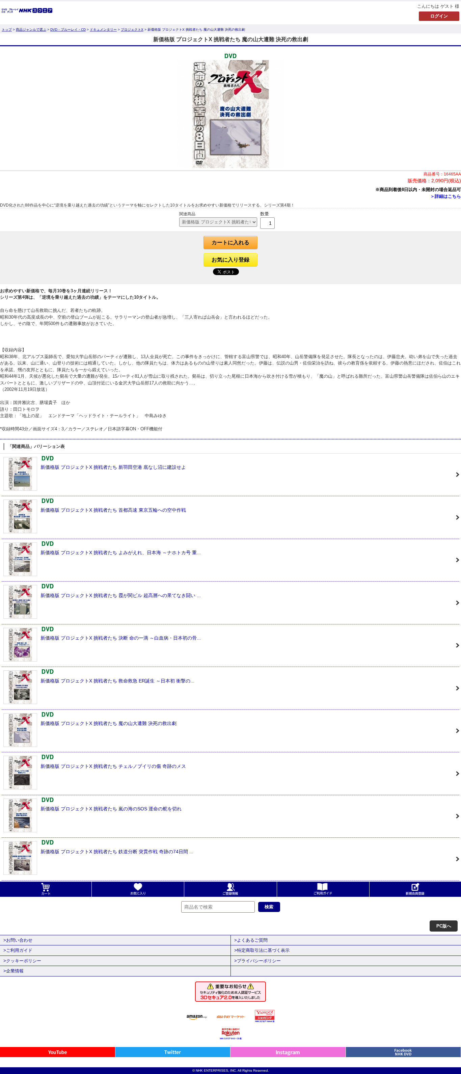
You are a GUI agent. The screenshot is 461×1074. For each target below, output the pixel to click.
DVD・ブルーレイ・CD (68, 29)
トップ (7, 29)
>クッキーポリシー (22, 960)
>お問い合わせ (17, 940)
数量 (264, 213)
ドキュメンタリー (103, 29)
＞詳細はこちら (445, 196)
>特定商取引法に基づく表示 (262, 950)
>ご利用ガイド (17, 950)
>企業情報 (13, 970)
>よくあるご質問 (251, 940)
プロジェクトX (132, 29)
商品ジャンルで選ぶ (31, 29)
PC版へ (443, 926)
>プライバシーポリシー (257, 960)
